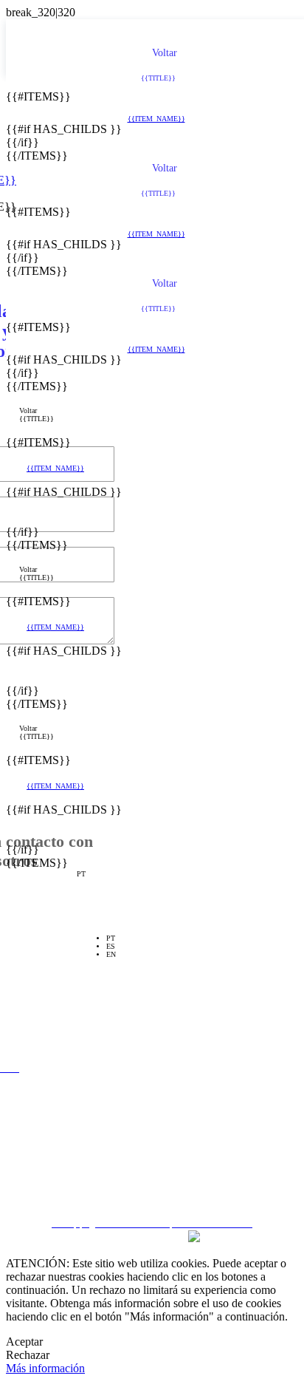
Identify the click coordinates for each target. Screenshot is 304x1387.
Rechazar (27, 1355)
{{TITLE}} (36, 419)
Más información (45, 1368)
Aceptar (24, 1341)
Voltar (28, 410)
